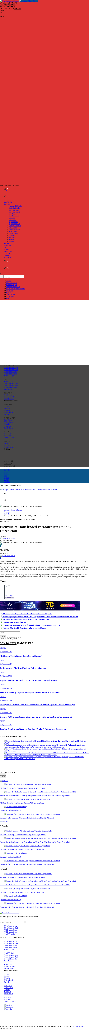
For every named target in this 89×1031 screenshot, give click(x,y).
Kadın (6, 249)
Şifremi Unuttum (10, 437)
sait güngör (10, 296)
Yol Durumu (13, 214)
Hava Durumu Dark (11, 370)
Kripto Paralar (13, 233)
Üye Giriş (7, 434)
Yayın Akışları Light (11, 383)
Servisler (7, 204)
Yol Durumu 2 (14, 216)
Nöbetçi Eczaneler (15, 226)
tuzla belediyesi (11, 283)
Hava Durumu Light (11, 368)
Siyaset (8, 293)
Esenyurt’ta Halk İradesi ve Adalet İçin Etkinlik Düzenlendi (36, 490)
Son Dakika (8, 202)
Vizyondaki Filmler (15, 206)
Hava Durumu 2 (14, 212)
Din (5, 476)
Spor (6, 247)
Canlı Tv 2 (12, 220)
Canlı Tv (12, 218)
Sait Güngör (9, 595)
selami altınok (11, 295)
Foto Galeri (8, 251)
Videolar (7, 253)
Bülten (6, 474)
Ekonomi (7, 245)
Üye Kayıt (8, 435)
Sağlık (8, 298)
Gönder (3, 636)
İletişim (6, 443)
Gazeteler (7, 257)
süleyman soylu (11, 285)
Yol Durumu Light (10, 372)
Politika (7, 482)
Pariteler (11, 241)
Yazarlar (7, 255)
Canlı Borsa (13, 228)
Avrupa (6, 472)
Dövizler (12, 235)
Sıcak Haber (8, 428)
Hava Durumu (14, 210)
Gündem (7, 243)
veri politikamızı (78, 1026)
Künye (6, 445)
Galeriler (7, 461)
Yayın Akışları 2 (14, 224)
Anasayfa (5, 490)
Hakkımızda (8, 447)
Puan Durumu (13, 232)
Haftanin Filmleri (14, 208)
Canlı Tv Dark (9, 381)
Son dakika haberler (13, 287)
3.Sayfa (7, 470)
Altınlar (11, 239)
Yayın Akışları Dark (11, 385)
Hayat (6, 480)
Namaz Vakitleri (14, 230)
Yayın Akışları (13, 222)
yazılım (8, 281)
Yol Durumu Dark (10, 374)
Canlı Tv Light (9, 376)
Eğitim (6, 478)
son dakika (9, 291)
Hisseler (11, 237)
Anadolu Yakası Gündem (13, 510)
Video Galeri (8, 422)
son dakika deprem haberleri (15, 289)
